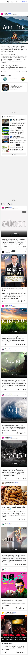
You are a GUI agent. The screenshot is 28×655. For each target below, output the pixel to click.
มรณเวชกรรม (14, 79)
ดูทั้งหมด (14, 154)
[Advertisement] (14, 7)
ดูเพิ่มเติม (21, 244)
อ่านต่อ (8, 649)
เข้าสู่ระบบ (24, 1)
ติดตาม (9, 13)
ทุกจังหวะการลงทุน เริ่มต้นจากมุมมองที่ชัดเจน (12, 289)
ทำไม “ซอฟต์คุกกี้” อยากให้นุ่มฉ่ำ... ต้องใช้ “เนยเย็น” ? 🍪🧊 (13, 508)
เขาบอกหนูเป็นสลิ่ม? (7, 643)
